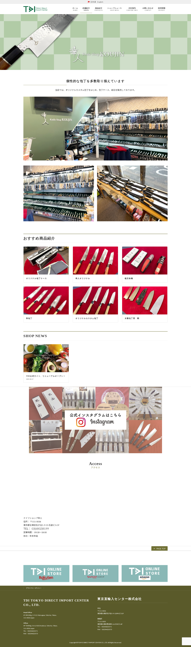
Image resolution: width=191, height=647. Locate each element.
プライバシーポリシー (33, 588)
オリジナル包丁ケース (36, 278)
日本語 (93, 2)
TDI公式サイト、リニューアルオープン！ (45, 376)
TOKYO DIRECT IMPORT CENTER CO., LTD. (93, 642)
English (100, 2)
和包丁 (29, 318)
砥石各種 (129, 278)
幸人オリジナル (82, 278)
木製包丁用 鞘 (132, 318)
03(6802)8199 (40, 528)
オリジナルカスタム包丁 (86, 318)
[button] (159, 549)
